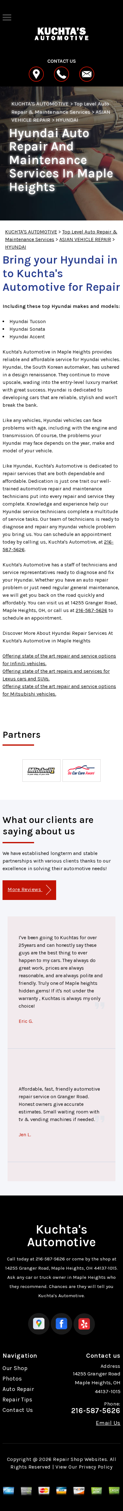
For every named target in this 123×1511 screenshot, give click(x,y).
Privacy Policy (96, 1467)
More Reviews (25, 889)
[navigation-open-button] (7, 17)
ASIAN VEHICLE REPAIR (85, 239)
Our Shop (15, 1368)
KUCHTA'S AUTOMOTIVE (40, 103)
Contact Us (18, 1409)
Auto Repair (18, 1389)
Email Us (108, 1423)
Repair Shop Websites (80, 1459)
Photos (12, 1378)
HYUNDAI (67, 120)
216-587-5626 (91, 610)
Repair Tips (17, 1399)
